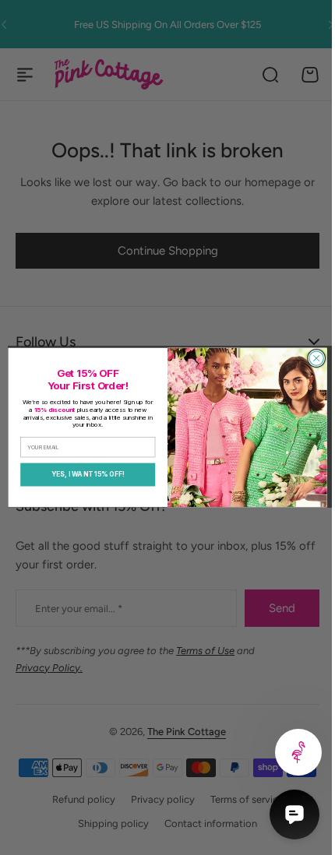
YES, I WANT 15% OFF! (81, 474)
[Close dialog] (310, 358)
